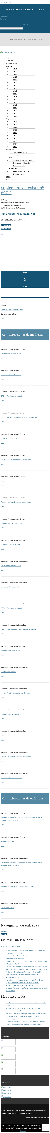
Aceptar (23, 1131)
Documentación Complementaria (17, 167)
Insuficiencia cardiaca (8, 672)
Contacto (9, 179)
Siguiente (4, 934)
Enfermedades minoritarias (10, 714)
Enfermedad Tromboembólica (11, 523)
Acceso (25, 24)
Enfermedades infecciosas (10, 650)
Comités (16, 155)
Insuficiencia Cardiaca (9, 438)
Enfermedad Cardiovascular (11, 354)
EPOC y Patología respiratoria (12, 396)
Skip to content (6, 2)
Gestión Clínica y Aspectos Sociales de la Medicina (19, 417)
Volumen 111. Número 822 (10, 946)
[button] (6, 225)
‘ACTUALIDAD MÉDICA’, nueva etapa (19, 985)
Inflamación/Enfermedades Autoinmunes (16, 460)
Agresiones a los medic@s (15, 958)
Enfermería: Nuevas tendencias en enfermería (17, 886)
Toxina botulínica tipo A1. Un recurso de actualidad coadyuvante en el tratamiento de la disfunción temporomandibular (24, 974)
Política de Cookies (42, 1118)
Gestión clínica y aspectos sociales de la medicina (19, 629)
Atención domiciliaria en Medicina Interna (20, 956)
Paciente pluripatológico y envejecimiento (16, 502)
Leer (2, 318)
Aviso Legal (30, 1118)
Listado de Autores (20, 174)
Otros (3, 481)
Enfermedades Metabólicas (11, 375)
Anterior (4, 931)
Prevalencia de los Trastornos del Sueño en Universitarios (26, 1013)
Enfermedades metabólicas (11, 587)
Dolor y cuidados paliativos (10, 544)
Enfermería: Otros (7, 841)
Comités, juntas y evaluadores (12, 310)
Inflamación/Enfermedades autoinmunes (15, 693)
